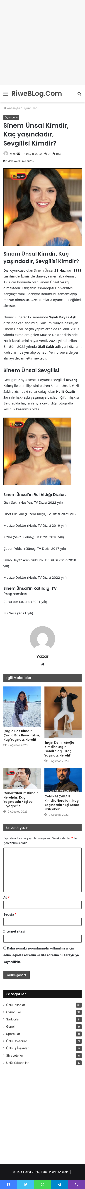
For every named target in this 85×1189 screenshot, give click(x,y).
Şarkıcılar (12, 1019)
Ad (6, 897)
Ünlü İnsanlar (15, 1005)
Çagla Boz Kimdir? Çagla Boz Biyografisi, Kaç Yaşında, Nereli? (21, 735)
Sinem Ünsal (43, 270)
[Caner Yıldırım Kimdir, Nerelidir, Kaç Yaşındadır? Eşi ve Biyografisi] (22, 778)
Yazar (13, 153)
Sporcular (13, 1034)
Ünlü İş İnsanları (17, 1048)
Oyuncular (29, 108)
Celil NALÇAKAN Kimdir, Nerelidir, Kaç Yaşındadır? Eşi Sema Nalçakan (61, 802)
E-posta (9, 914)
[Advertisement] (42, 42)
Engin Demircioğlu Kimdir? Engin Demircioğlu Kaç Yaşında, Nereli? (59, 749)
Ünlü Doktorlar (16, 1041)
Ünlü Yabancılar (17, 1062)
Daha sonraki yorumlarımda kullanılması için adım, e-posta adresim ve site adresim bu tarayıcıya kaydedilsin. (41, 955)
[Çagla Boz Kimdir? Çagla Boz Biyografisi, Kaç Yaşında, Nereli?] (22, 706)
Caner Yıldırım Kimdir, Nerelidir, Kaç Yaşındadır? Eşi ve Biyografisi (21, 799)
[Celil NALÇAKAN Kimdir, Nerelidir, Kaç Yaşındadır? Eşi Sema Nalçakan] (63, 780)
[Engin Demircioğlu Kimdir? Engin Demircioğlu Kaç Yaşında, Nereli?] (63, 712)
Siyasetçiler (14, 1055)
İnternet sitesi (14, 931)
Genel (10, 1026)
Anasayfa (13, 108)
